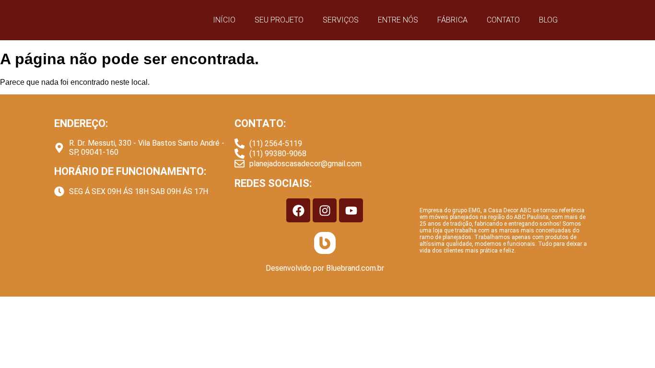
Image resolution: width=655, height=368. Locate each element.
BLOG (548, 19)
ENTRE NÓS (398, 19)
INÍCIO (224, 19)
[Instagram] (325, 210)
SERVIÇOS (341, 19)
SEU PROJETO (279, 19)
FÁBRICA (452, 19)
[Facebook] (298, 210)
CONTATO (503, 19)
